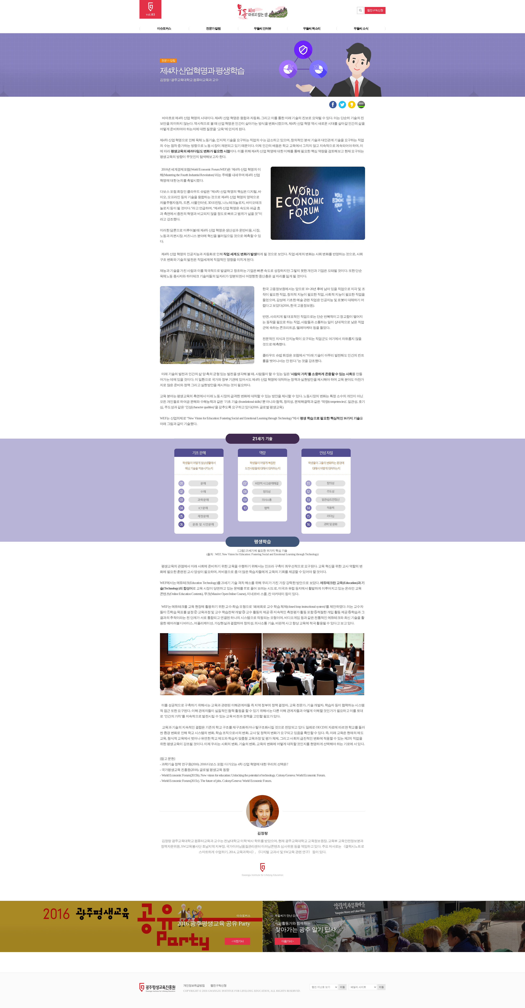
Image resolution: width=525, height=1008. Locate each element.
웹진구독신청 (375, 10)
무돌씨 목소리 (311, 28)
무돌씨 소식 (361, 28)
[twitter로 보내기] (342, 107)
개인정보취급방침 (194, 985)
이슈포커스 (164, 28)
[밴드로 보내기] (361, 107)
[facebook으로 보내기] (333, 107)
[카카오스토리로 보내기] (352, 107)
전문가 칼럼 (213, 28)
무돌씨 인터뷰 (262, 28)
